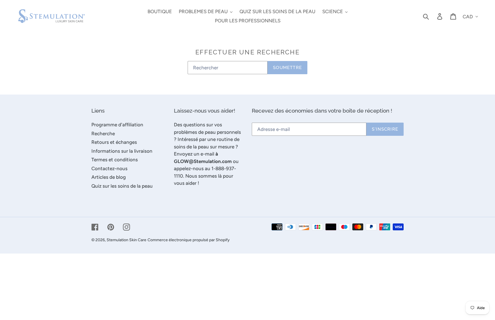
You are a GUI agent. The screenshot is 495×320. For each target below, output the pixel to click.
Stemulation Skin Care (126, 239)
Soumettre (287, 67)
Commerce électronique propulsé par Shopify (189, 239)
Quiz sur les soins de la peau (122, 186)
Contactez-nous (109, 168)
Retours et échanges (114, 142)
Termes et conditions (114, 159)
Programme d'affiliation (117, 124)
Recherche (103, 133)
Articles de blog (108, 177)
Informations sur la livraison (121, 151)
